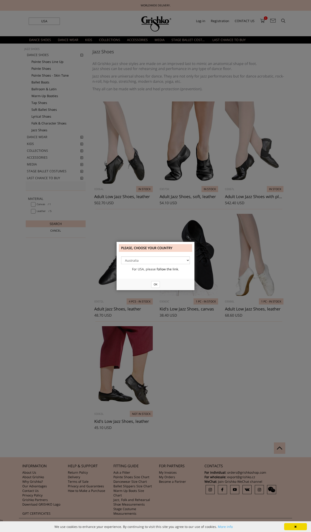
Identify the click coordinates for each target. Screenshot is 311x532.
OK (155, 284)
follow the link (167, 269)
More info (225, 526)
